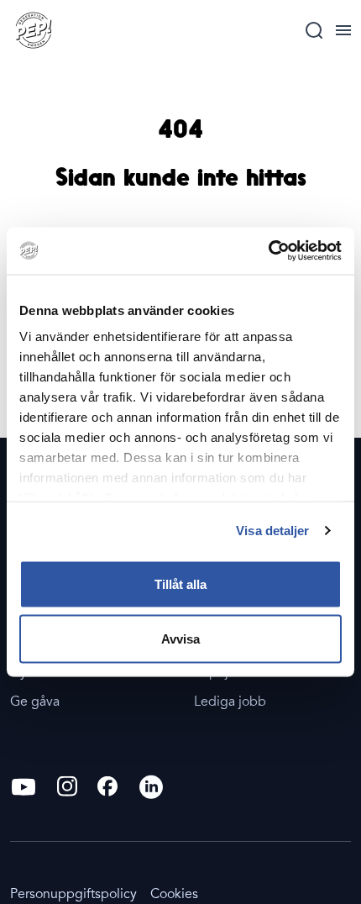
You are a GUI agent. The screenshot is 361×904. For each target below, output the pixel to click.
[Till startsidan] (33, 30)
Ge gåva (35, 701)
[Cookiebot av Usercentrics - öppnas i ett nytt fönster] (268, 251)
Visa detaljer (272, 530)
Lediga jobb (230, 701)
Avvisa (180, 639)
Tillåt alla (180, 583)
